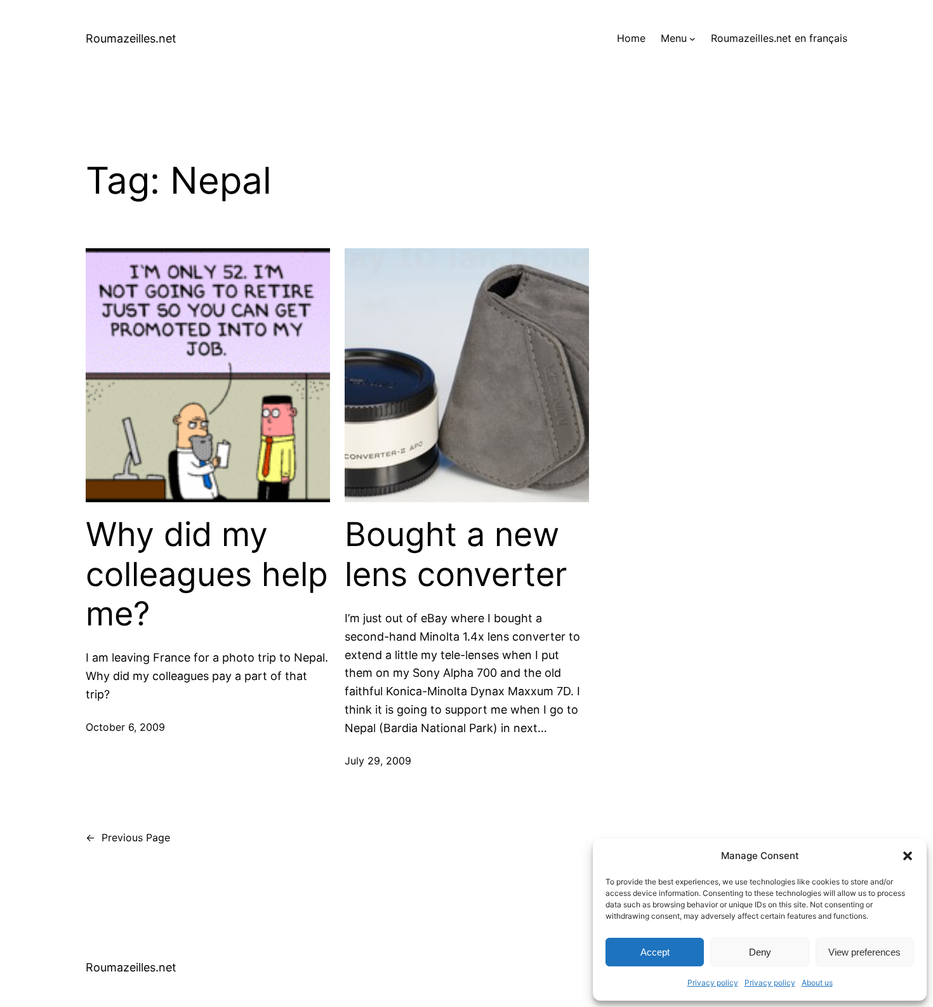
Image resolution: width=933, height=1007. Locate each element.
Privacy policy (712, 982)
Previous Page (128, 837)
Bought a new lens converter (456, 554)
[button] (907, 856)
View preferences (864, 952)
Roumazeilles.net (131, 38)
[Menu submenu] (692, 39)
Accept (655, 952)
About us (817, 982)
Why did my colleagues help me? (207, 574)
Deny (760, 952)
